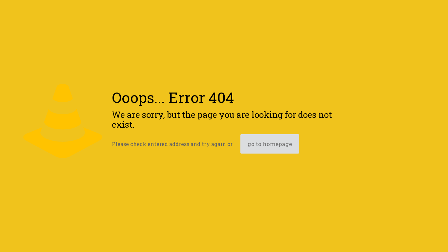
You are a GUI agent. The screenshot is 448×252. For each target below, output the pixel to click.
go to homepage (270, 144)
